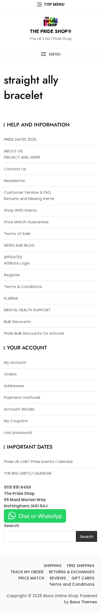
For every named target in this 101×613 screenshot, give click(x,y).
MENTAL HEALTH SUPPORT (27, 310)
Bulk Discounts (17, 321)
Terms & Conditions (23, 286)
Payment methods (22, 397)
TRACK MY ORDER (27, 572)
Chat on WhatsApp (40, 516)
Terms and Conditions (72, 584)
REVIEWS (58, 578)
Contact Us (15, 169)
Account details (19, 409)
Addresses (14, 385)
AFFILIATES (13, 257)
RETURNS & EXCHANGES (72, 572)
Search (11, 525)
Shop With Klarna (20, 210)
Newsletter (14, 180)
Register (12, 275)
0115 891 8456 (17, 487)
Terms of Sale (17, 233)
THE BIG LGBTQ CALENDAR (28, 473)
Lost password (18, 432)
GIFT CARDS (83, 578)
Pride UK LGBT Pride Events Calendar (38, 461)
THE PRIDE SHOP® (50, 31)
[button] (50, 54)
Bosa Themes (83, 602)
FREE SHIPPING (81, 565)
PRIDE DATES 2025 (20, 139)
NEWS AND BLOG (19, 245)
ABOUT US (13, 151)
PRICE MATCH (31, 578)
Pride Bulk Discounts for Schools (34, 333)
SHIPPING (53, 565)
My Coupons (16, 420)
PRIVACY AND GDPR (22, 157)
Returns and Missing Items (29, 198)
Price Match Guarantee (26, 222)
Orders (10, 374)
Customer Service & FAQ (27, 192)
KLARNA (11, 298)
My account (15, 362)
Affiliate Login (17, 263)
